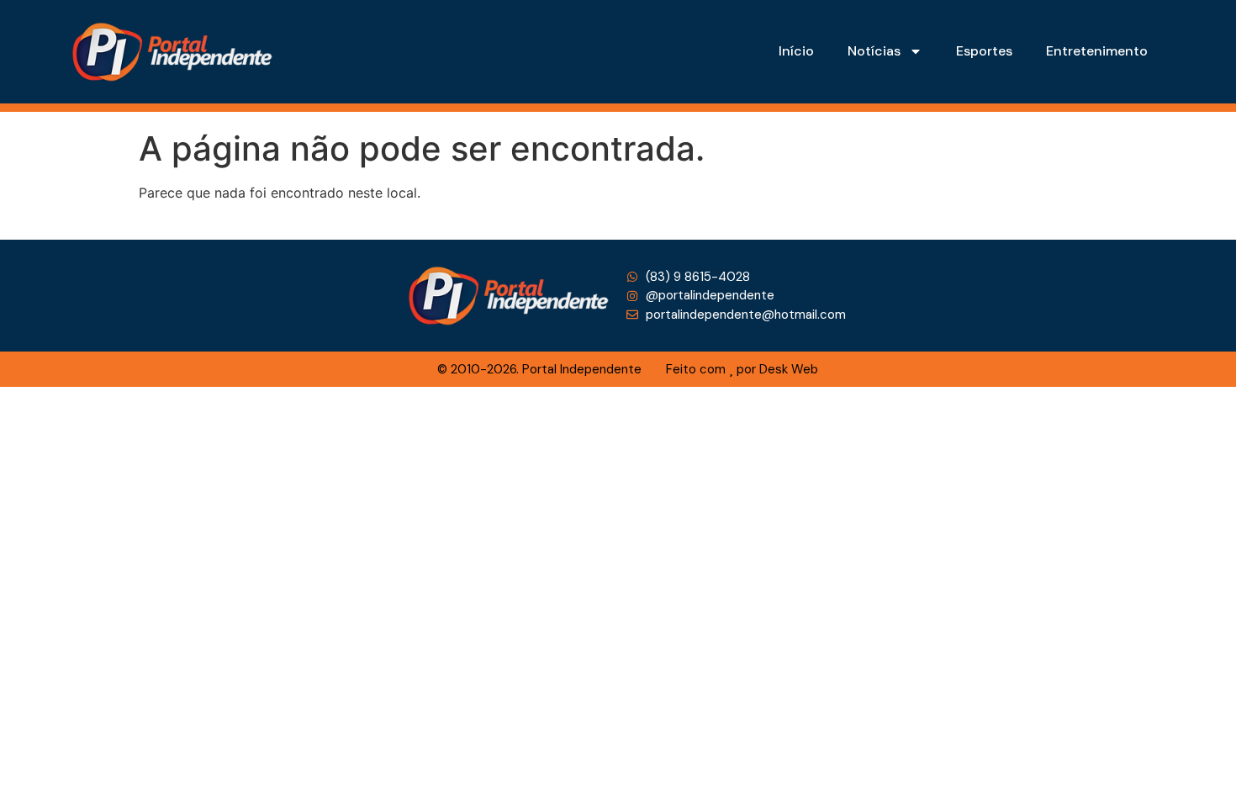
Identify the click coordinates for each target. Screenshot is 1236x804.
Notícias (874, 51)
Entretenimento (1097, 51)
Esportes (984, 51)
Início (796, 51)
